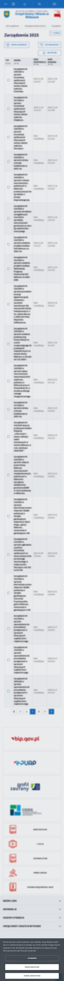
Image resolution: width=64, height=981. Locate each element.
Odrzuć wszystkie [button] (32, 967)
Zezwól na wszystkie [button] (32, 976)
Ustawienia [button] (32, 958)
